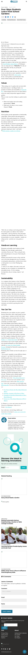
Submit (23, 467)
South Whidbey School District (10, 64)
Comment (4, 588)
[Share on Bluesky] (12, 17)
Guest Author (4, 7)
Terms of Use (4, 634)
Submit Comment (7, 611)
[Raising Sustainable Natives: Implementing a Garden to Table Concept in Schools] (14, 509)
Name (3, 604)
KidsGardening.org (5, 349)
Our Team (17, 636)
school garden (17, 75)
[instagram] (3, 648)
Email (3, 467)
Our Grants (17, 634)
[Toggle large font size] (27, 327)
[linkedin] (5, 648)
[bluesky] (9, 649)
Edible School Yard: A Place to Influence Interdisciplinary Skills (13, 571)
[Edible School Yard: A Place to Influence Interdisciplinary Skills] (14, 559)
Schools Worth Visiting (21, 19)
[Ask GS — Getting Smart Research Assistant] (24, 651)
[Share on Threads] (10, 17)
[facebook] (1, 649)
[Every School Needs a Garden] (14, 486)
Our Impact (17, 637)
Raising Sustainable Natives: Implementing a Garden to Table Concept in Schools (11, 522)
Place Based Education (11, 19)
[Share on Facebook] (5, 17)
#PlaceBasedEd (5, 385)
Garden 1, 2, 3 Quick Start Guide (9, 339)
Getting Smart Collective (21, 633)
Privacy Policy (4, 633)
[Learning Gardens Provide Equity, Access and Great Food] (14, 535)
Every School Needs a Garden (10, 497)
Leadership (4, 19)
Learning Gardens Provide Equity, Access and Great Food (14, 547)
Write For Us (4, 636)
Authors (3, 637)
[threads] (7, 649)
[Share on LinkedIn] (8, 17)
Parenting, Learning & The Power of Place (14, 393)
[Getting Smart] (14, 1)
